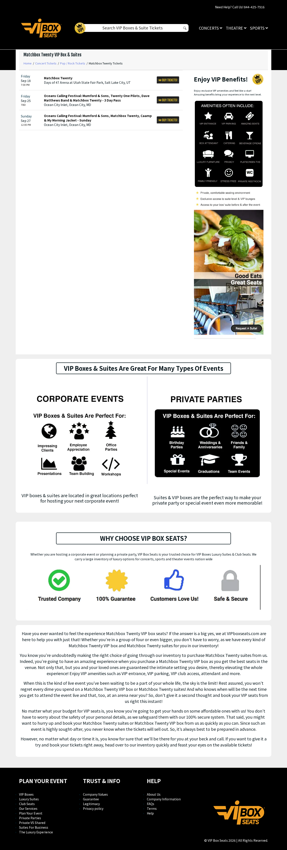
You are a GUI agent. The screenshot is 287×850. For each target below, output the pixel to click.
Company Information (164, 799)
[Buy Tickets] (168, 80)
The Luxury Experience (36, 832)
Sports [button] (257, 28)
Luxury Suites (29, 799)
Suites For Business (33, 827)
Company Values (95, 794)
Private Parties (30, 818)
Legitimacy (91, 803)
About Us (154, 794)
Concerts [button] (209, 28)
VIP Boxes (26, 794)
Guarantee (91, 799)
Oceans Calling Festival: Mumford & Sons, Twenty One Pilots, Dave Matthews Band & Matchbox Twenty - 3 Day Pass (97, 97)
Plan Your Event (30, 813)
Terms (152, 808)
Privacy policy (93, 808)
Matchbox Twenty (58, 78)
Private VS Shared (32, 822)
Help (150, 813)
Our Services (28, 808)
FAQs (150, 803)
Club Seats (27, 803)
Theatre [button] (235, 28)
